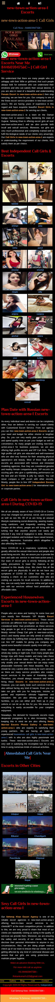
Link (33, 981)
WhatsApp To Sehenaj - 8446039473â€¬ (27, 998)
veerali (27, 402)
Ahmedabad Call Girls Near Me (28, 755)
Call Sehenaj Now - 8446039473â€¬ (27, 991)
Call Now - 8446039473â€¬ (27, 27)
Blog (22, 981)
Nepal (27, 880)
